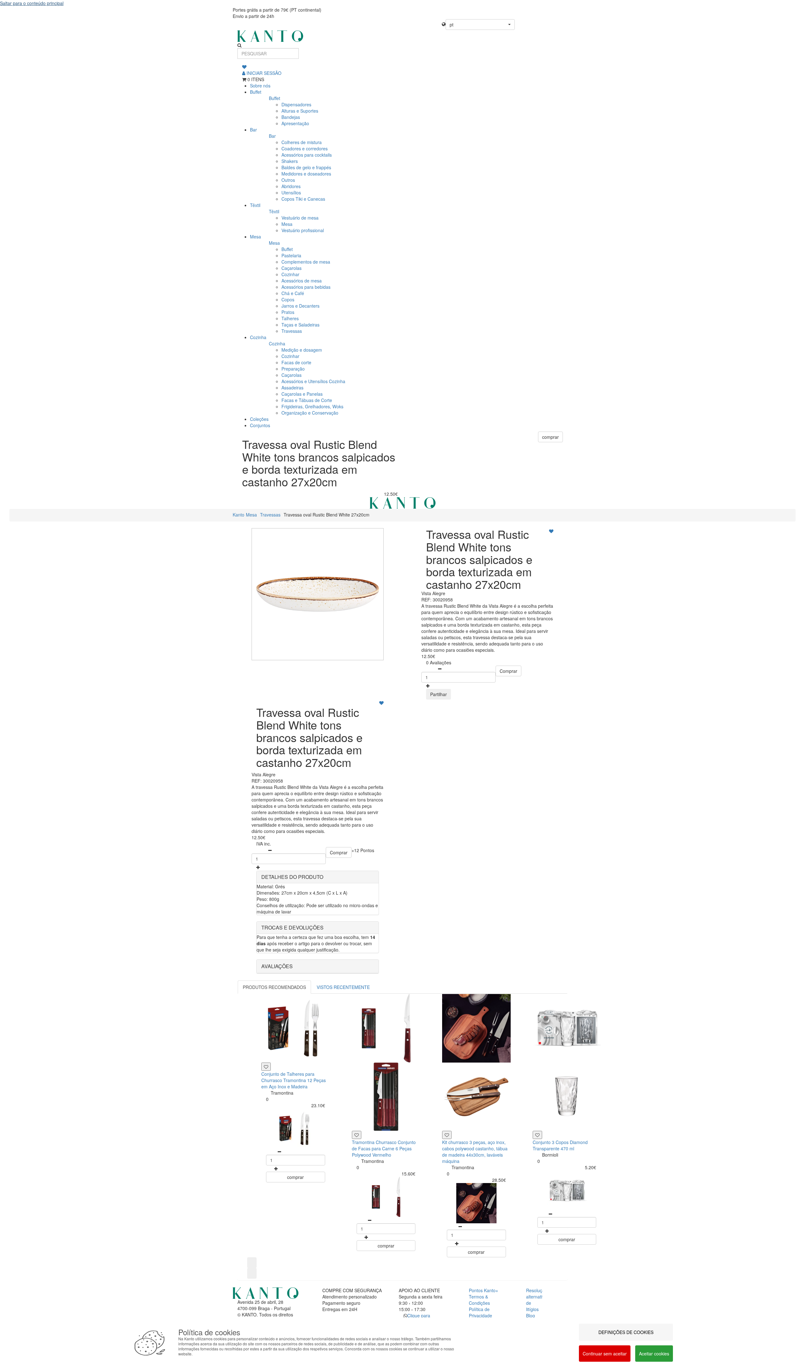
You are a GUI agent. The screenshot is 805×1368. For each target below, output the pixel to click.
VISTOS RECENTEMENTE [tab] (343, 987)
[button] (480, 24)
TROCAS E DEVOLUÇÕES (292, 927)
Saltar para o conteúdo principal (32, 3)
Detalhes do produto (292, 876)
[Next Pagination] (252, 1273)
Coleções (259, 419)
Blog (530, 1315)
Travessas (270, 514)
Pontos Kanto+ (483, 1290)
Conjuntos (260, 425)
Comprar (508, 671)
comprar (550, 437)
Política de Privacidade (480, 1312)
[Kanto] (402, 36)
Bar (253, 129)
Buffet (255, 92)
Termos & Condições (479, 1299)
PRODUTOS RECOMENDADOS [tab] (274, 987)
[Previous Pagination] (252, 1262)
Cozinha (258, 337)
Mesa (255, 236)
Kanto (238, 514)
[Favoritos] (244, 67)
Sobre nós (260, 85)
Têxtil (255, 205)
